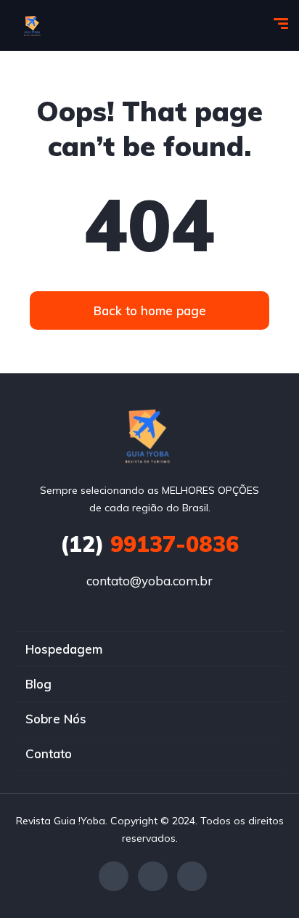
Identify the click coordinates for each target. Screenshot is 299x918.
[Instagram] (192, 876)
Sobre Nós (55, 718)
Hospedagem (63, 649)
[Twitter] (153, 876)
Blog (38, 683)
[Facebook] (113, 876)
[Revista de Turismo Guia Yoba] (33, 25)
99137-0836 (149, 544)
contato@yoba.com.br (149, 580)
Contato (48, 753)
